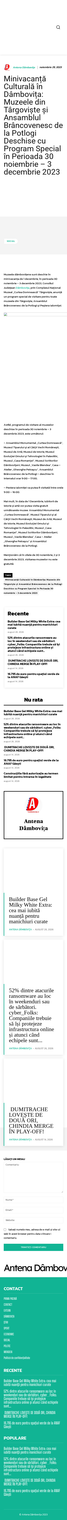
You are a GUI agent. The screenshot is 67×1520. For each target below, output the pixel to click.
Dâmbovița (22, 288)
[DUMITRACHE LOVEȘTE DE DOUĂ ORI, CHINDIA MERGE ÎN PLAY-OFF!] (33, 1080)
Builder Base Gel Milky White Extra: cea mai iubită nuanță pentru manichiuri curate (34, 624)
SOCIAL (11, 241)
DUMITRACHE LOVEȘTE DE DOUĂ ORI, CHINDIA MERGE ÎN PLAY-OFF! (33, 662)
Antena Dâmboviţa (24, 67)
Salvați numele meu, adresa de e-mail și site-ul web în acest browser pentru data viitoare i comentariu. (32, 1234)
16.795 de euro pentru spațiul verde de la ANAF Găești (33, 675)
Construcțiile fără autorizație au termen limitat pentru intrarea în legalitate (31, 775)
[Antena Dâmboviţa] (8, 67)
